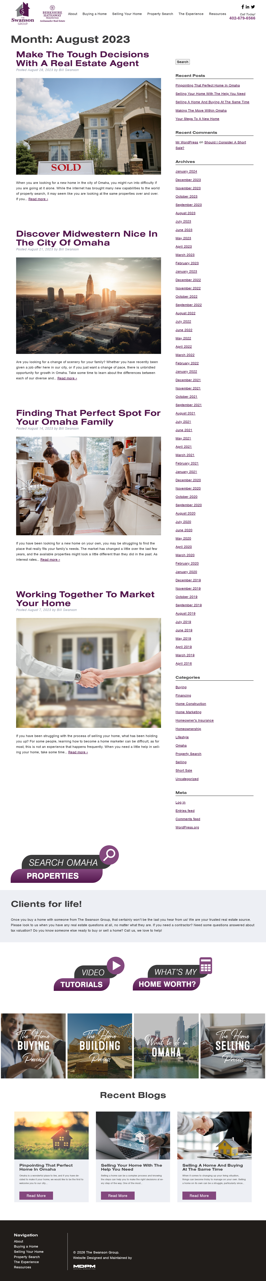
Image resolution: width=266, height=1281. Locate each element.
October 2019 (186, 597)
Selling (181, 762)
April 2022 (184, 346)
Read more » (38, 199)
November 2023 (188, 188)
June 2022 (184, 330)
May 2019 (183, 638)
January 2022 (186, 371)
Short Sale (184, 770)
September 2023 (189, 205)
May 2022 (183, 338)
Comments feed (188, 819)
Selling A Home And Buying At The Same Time (212, 102)
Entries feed (185, 810)
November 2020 (188, 488)
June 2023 (184, 230)
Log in (180, 802)
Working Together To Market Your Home (85, 598)
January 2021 (186, 472)
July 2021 (183, 421)
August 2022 (185, 313)
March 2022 (185, 355)
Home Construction (191, 703)
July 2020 (183, 522)
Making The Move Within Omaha (201, 110)
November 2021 (188, 388)
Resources (217, 14)
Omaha (181, 745)
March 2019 (185, 655)
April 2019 (184, 647)
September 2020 (189, 505)
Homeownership (188, 729)
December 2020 (188, 480)
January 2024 (186, 171)
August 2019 (185, 613)
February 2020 (187, 563)
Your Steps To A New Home (197, 119)
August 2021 (185, 413)
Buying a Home (95, 14)
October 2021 (186, 396)
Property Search (160, 14)
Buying (181, 687)
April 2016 (184, 663)
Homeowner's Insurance (195, 720)
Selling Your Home (127, 14)
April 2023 (184, 246)
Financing (183, 695)
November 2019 (188, 588)
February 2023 (187, 263)
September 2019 (189, 605)
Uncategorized (187, 779)
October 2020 (186, 496)
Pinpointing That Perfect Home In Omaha (208, 85)
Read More (36, 1195)
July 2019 (183, 622)
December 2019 (188, 580)
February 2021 (187, 463)
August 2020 (185, 513)
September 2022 (189, 305)
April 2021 (184, 446)
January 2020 (186, 572)
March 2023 (185, 255)
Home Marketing (188, 712)
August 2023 (185, 213)
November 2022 (188, 288)
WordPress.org (187, 827)
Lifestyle (182, 737)
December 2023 (188, 180)
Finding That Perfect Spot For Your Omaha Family (88, 417)
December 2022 (188, 280)
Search (182, 62)
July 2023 (183, 221)
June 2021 (184, 430)
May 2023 (183, 238)
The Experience (191, 14)
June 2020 (184, 530)
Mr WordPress (187, 142)
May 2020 (183, 538)
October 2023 (186, 196)
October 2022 (186, 296)
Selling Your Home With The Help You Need (210, 93)
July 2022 (183, 321)
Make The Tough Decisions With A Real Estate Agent (82, 58)
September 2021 (189, 405)
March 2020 (185, 555)
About (72, 14)
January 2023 (186, 271)
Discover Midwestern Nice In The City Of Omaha (87, 238)
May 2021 (183, 438)
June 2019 (184, 630)
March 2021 (185, 455)
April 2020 (184, 546)
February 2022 (187, 363)
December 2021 (188, 380)
